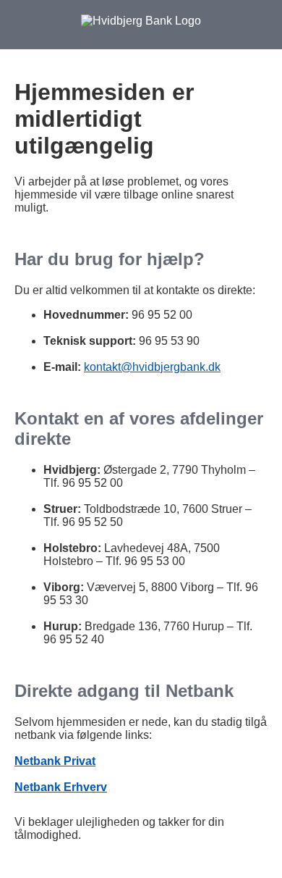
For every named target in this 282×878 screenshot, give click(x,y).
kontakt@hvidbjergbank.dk (152, 367)
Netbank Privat (54, 761)
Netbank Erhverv (60, 787)
